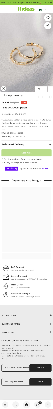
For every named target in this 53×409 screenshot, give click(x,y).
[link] (15, 404)
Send (40, 382)
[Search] (26, 405)
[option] (26, 52)
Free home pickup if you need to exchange (23, 159)
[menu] (5, 404)
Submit (40, 368)
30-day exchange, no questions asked (20, 163)
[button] (44, 89)
